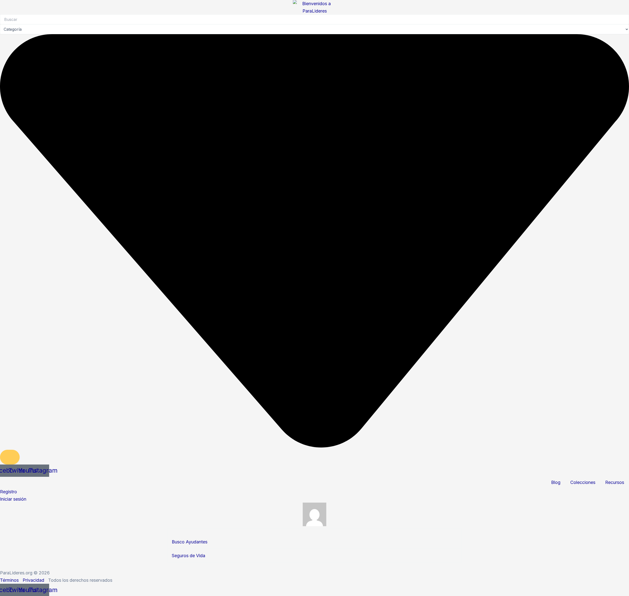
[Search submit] (10, 457)
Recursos (614, 482)
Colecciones (582, 482)
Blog (555, 482)
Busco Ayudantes (189, 541)
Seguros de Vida (188, 555)
